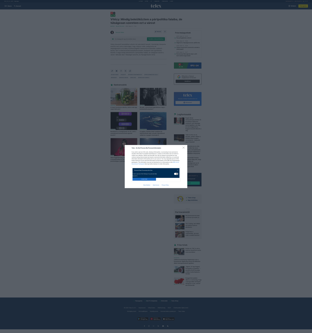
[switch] (176, 174)
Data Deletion (146, 185)
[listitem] (155, 170)
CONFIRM (144, 179)
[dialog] (156, 166)
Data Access (156, 185)
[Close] (184, 148)
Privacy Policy (165, 185)
